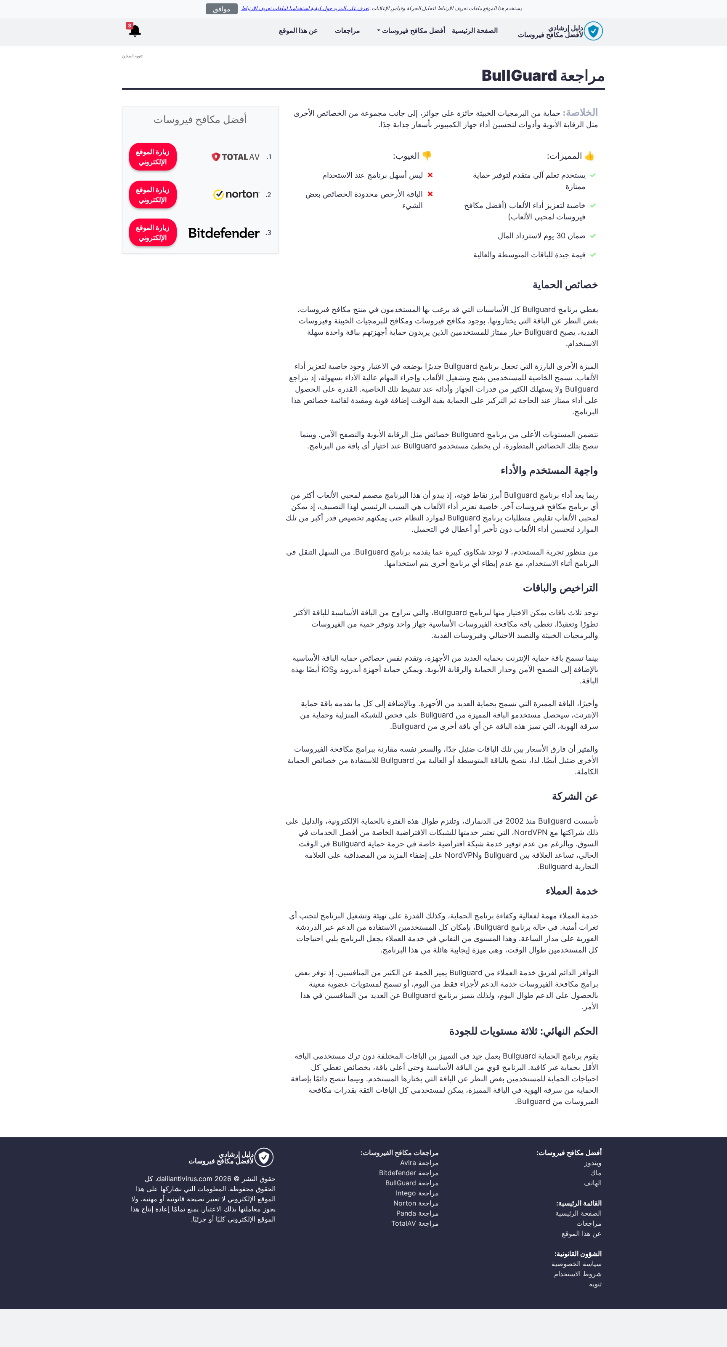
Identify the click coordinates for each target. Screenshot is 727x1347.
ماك (596, 1172)
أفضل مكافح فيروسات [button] (413, 30)
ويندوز (593, 1162)
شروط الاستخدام (578, 1274)
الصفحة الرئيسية (475, 30)
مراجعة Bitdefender (409, 1172)
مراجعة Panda (417, 1213)
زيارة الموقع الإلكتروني (153, 156)
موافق (222, 9)
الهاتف (593, 1183)
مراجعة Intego (417, 1193)
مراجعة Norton (416, 1203)
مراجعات (347, 30)
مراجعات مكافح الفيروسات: (400, 1152)
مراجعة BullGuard (412, 1183)
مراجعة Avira (419, 1162)
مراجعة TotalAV (415, 1223)
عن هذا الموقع (298, 30)
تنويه (595, 1284)
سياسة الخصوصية (577, 1263)
